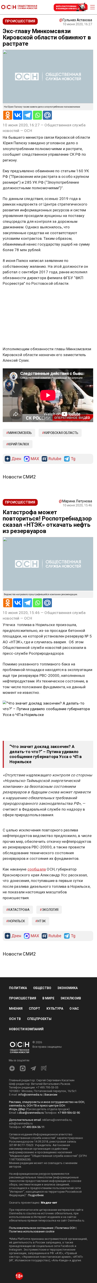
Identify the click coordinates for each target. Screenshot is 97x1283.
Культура (54, 1008)
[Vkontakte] (17, 115)
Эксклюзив (71, 998)
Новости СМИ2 (19, 477)
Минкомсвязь (20, 433)
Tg (73, 459)
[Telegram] (27, 115)
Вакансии (50, 1094)
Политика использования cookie (31, 1231)
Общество (42, 988)
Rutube (54, 459)
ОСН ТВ (15, 1019)
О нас (74, 1008)
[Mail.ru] (47, 115)
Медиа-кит (49, 1202)
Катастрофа (19, 909)
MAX (35, 459)
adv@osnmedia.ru (21, 1123)
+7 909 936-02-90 (69, 1112)
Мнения (16, 1008)
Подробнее (36, 1195)
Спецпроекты (39, 1019)
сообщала (37, 869)
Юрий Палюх (18, 444)
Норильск (16, 921)
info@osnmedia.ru (30, 1094)
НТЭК (41, 921)
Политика (18, 988)
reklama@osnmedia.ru (57, 1120)
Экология (50, 909)
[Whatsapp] (37, 115)
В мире (48, 998)
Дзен (16, 459)
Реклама (17, 296)
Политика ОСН (65, 1228)
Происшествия (22, 998)
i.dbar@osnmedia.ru (30, 1112)
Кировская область (61, 433)
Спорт (34, 1008)
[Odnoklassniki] (7, 115)
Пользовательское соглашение (31, 1228)
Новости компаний (26, 1029)
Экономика (68, 988)
